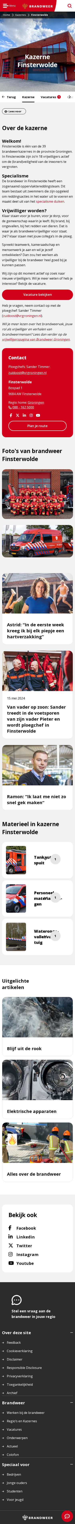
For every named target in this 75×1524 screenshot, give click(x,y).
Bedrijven (14, 1474)
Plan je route (37, 426)
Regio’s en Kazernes (22, 1421)
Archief (12, 1393)
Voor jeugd (15, 1499)
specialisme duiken (50, 201)
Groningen (36, 402)
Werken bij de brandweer (26, 1412)
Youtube (33, 1263)
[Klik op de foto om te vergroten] (16, 860)
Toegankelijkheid (20, 1384)
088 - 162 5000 (23, 407)
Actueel (12, 1446)
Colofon (13, 1454)
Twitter (31, 1245)
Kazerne (28, 97)
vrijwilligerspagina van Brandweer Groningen (36, 339)
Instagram (38, 1254)
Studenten (14, 1491)
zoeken (68, 6)
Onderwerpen (17, 1438)
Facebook (36, 1228)
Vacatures (50, 97)
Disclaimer (14, 1359)
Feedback (14, 1342)
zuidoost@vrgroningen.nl (22, 316)
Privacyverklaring (20, 1376)
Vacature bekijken (37, 296)
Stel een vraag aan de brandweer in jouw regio (33, 1314)
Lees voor (15, 111)
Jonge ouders (17, 1483)
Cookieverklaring (20, 1351)
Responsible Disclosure (24, 1368)
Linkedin (35, 1237)
